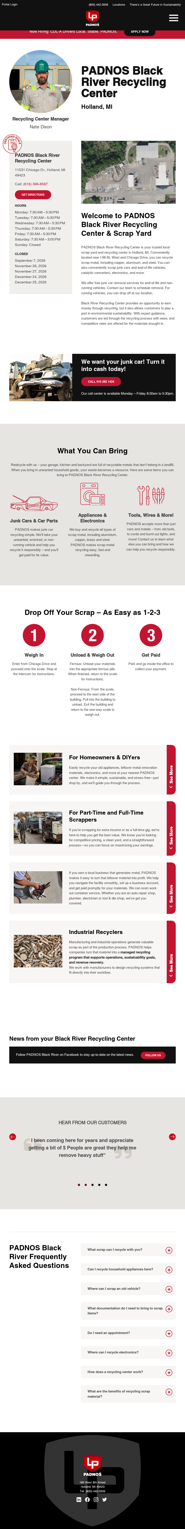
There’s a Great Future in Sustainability (155, 4)
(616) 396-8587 (35, 184)
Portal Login (9, 4)
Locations (119, 4)
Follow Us (153, 1055)
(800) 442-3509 (98, 4)
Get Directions (33, 194)
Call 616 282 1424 (101, 381)
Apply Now (140, 31)
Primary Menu (172, 20)
